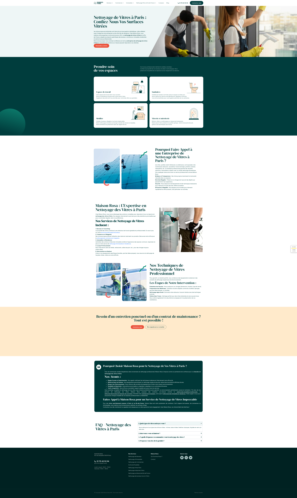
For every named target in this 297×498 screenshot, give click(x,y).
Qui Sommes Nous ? (156, 456)
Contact (153, 459)
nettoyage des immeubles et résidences (174, 394)
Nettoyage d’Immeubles (135, 459)
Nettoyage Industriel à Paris (136, 470)
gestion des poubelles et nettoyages (187, 392)
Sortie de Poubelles (133, 465)
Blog (167, 3)
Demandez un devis (101, 45)
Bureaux (109, 3)
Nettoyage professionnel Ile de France (139, 473)
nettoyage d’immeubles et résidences (120, 244)
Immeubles (129, 3)
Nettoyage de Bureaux (134, 456)
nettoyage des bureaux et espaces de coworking (118, 394)
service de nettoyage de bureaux (110, 232)
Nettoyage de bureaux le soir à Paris (138, 476)
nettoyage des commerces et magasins (108, 238)
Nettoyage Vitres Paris (134, 467)
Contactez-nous (196, 3)
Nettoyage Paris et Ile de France (145, 3)
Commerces (118, 3)
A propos (161, 3)
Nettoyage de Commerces (135, 462)
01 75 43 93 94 (183, 3)
